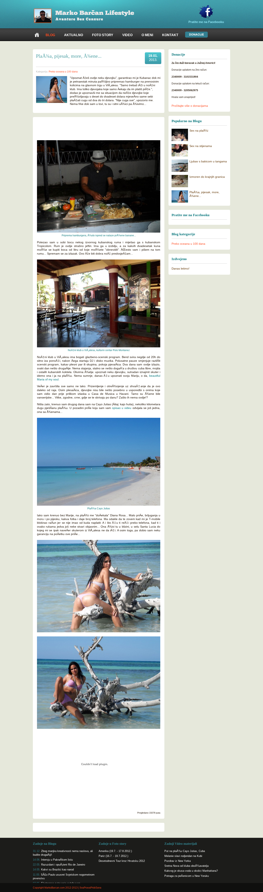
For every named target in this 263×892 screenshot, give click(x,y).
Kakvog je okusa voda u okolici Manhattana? (191, 870)
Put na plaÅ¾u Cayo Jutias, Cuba (184, 851)
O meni (147, 35)
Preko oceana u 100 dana (188, 243)
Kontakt (170, 35)
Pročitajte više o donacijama (190, 105)
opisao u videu (121, 408)
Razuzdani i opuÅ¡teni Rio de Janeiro (63, 864)
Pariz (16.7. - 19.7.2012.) (113, 856)
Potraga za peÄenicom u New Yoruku (186, 875)
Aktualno (73, 35)
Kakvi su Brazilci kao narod (57, 869)
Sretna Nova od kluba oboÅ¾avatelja (186, 865)
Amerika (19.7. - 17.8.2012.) (115, 851)
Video (127, 35)
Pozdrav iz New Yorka (177, 860)
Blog (50, 35)
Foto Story (102, 35)
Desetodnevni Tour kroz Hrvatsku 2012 (122, 860)
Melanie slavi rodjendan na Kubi (183, 856)
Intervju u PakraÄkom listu (57, 859)
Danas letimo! (180, 268)
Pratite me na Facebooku (206, 22)
